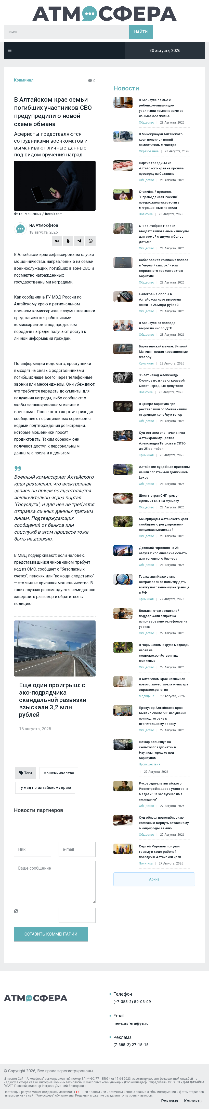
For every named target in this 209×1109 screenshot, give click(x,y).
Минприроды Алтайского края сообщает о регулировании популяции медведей (163, 524)
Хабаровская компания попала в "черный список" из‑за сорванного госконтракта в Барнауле (163, 268)
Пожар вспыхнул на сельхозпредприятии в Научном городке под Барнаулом (157, 750)
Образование (149, 151)
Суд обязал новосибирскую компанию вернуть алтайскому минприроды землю (164, 823)
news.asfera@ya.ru (131, 1023)
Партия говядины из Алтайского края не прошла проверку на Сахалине (161, 168)
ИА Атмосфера (104, 13)
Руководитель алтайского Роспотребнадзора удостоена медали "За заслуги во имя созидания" (163, 791)
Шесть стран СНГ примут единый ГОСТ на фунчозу (159, 498)
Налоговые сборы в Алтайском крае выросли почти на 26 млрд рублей (160, 299)
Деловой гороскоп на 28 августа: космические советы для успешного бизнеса (163, 553)
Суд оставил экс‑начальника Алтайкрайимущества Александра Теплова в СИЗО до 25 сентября (162, 441)
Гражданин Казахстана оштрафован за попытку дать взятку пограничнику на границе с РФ (164, 584)
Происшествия (149, 764)
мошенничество (59, 773)
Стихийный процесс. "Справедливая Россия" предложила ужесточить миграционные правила (159, 200)
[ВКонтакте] (57, 241)
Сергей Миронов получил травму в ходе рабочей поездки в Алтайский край (160, 851)
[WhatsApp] (90, 241)
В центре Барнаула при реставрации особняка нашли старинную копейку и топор (163, 409)
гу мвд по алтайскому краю (45, 787)
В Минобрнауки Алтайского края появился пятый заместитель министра (160, 139)
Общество (146, 122)
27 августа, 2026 (172, 599)
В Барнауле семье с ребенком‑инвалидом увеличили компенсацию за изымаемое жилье (161, 108)
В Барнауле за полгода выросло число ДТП (157, 325)
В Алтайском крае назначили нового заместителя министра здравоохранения (163, 684)
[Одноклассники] (68, 241)
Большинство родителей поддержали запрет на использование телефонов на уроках (163, 619)
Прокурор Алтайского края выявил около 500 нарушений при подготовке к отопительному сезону (162, 716)
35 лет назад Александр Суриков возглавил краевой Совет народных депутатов (162, 380)
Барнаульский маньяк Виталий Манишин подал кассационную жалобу (163, 351)
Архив (154, 879)
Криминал (23, 80)
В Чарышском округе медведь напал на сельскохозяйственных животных (164, 653)
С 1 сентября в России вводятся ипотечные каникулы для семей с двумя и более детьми (164, 234)
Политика (146, 214)
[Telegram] (79, 241)
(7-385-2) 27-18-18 (131, 1045)
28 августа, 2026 (172, 122)
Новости (126, 88)
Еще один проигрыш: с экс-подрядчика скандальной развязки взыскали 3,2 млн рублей (52, 700)
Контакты (193, 1101)
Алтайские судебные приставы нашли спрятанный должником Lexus (164, 472)
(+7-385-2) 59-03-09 (132, 1001)
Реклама (169, 1101)
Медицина (146, 696)
